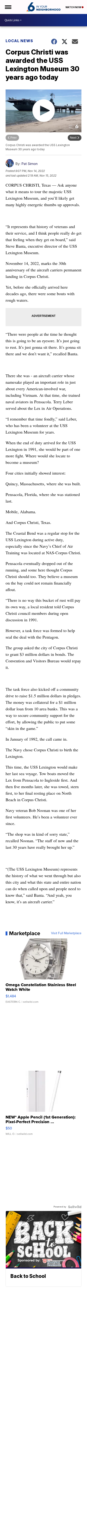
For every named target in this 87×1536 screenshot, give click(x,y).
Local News (19, 40)
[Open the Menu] (7, 7)
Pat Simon (29, 163)
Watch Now (73, 7)
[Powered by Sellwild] (74, 1206)
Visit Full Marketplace (66, 933)
